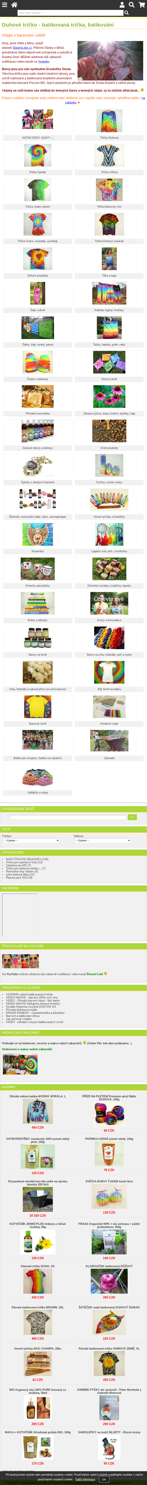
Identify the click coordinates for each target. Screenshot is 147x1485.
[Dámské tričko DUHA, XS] (37, 1280)
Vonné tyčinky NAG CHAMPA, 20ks (37, 1348)
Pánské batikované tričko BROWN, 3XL (38, 1307)
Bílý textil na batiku (109, 689)
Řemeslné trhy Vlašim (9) (22, 871)
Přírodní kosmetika (38, 413)
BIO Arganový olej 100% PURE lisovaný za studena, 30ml (37, 1391)
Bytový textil (109, 379)
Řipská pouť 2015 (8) (19, 877)
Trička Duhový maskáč (109, 241)
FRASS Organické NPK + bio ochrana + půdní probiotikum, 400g (109, 1225)
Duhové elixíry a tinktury (38, 448)
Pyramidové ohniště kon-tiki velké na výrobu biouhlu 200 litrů (37, 1183)
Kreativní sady (109, 723)
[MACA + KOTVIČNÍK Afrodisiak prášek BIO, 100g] (37, 1446)
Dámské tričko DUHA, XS (38, 1266)
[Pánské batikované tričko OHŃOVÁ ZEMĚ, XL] (109, 1362)
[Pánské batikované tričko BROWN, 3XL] (37, 1321)
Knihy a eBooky (37, 620)
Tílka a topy (109, 275)
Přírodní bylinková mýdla (21, 1009)
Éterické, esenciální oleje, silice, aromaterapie (37, 516)
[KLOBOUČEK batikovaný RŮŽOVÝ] (109, 1280)
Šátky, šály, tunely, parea (37, 344)
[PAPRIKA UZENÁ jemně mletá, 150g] (109, 1152)
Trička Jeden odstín (37, 206)
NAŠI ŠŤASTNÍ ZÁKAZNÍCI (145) (27, 859)
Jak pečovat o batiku (19, 1019)
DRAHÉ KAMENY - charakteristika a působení (35, 1012)
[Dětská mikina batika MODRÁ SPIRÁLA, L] (37, 1110)
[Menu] (4, 5)
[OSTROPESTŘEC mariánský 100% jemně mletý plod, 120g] (37, 1155)
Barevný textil (37, 723)
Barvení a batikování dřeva (22, 1015)
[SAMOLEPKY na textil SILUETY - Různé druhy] (109, 1446)
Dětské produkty (37, 275)
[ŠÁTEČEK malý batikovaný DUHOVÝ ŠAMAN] (109, 1321)
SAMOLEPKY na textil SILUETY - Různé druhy (109, 1432)
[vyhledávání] (131, 5)
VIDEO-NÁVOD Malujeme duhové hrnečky (33, 1003)
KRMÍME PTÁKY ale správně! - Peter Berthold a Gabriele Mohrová (109, 1391)
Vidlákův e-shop (38, 792)
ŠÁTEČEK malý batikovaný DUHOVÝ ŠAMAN (109, 1307)
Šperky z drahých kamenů (37, 482)
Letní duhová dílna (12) (20, 874)
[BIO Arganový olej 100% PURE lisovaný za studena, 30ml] (37, 1406)
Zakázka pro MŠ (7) (18, 865)
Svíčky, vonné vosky (109, 482)
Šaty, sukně (37, 310)
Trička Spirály (37, 172)
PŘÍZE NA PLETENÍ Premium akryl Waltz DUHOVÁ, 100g (109, 1098)
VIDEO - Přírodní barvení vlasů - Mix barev (33, 1000)
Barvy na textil (38, 654)
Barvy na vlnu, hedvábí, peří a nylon (109, 654)
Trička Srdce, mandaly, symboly (38, 241)
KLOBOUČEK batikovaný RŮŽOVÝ (109, 1266)
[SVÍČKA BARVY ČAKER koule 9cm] (109, 1195)
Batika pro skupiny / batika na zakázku (38, 758)
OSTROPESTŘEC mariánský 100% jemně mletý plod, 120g (37, 1140)
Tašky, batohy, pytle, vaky (109, 344)
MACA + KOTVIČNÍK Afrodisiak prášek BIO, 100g (38, 1432)
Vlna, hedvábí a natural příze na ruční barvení (37, 689)
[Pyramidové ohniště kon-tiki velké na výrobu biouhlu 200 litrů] (37, 1198)
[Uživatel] (122, 5)
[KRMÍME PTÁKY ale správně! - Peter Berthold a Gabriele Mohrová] (109, 1406)
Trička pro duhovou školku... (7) (25, 868)
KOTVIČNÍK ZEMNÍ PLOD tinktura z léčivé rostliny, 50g (38, 1225)
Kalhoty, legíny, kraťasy (109, 310)
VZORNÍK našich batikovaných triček (29, 994)
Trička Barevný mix (109, 206)
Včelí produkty (109, 448)
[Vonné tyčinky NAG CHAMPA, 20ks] (37, 1362)
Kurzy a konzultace (109, 620)
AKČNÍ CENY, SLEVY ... (37, 137)
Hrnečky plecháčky (37, 585)
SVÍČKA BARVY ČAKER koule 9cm (109, 1181)
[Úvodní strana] (14, 5)
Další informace (85, 1479)
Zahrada (109, 758)
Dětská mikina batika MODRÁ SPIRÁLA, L (38, 1096)
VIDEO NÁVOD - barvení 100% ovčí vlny (32, 997)
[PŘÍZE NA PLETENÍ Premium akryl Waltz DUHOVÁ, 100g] (109, 1113)
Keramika (38, 551)
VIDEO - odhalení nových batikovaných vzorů (34, 1022)
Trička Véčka (109, 172)
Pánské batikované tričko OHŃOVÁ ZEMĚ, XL (109, 1348)
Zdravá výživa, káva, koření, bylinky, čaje (109, 413)
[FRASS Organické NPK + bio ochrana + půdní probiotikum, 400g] (109, 1241)
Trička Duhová (109, 137)
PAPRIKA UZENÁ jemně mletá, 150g (109, 1138)
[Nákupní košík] (142, 5)
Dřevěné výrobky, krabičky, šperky (109, 585)
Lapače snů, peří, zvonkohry (109, 551)
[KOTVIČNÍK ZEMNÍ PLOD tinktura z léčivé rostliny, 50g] (37, 1241)
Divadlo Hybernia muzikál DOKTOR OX (31, 1006)
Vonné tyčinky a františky (109, 516)
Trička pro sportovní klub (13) (24, 862)
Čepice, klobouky (37, 379)
